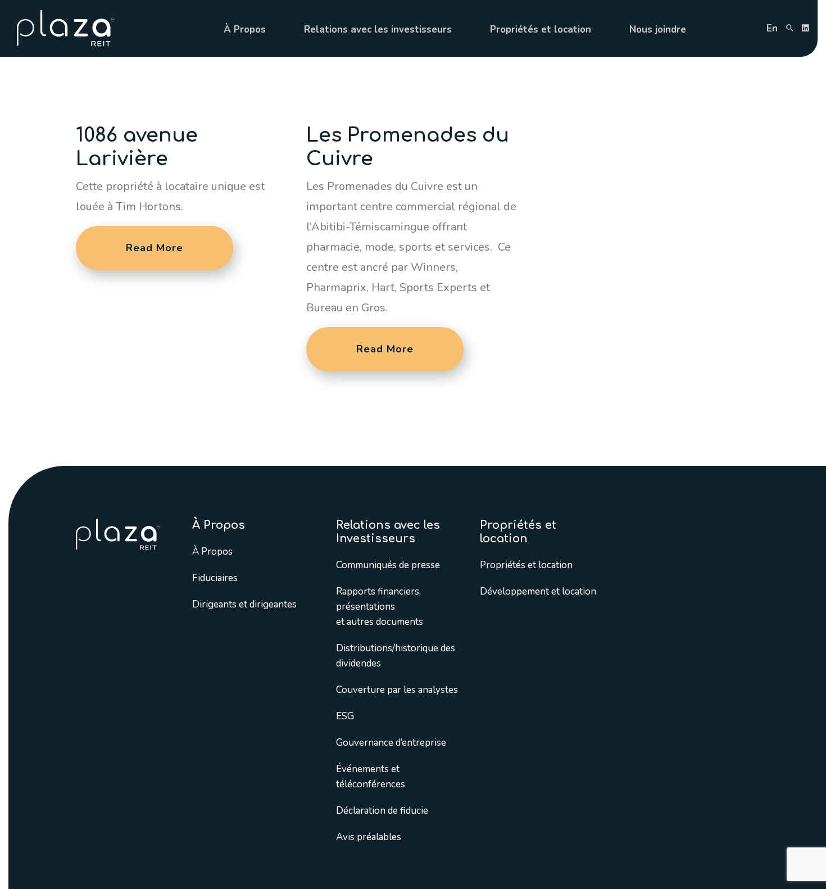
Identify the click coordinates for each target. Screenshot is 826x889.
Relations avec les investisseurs (378, 29)
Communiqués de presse (388, 565)
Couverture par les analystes (397, 689)
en (772, 28)
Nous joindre (657, 29)
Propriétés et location (540, 29)
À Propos (245, 29)
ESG (345, 716)
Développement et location (538, 591)
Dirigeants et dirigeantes (244, 604)
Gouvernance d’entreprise (391, 742)
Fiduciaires (215, 578)
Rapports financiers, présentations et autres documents (379, 606)
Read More (154, 248)
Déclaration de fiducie (382, 810)
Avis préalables (368, 837)
